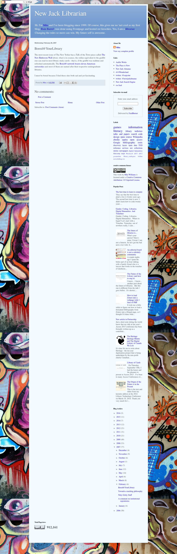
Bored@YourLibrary (126, 487)
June (121, 469)
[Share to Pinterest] (75, 82)
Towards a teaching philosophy (130, 491)
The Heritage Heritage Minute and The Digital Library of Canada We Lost (134, 341)
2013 (118, 424)
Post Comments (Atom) (54, 107)
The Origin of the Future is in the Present (134, 384)
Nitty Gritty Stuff (125, 495)
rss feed (119, 85)
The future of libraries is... (132, 231)
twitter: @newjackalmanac (126, 78)
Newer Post (39, 102)
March (121, 480)
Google (116, 142)
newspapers (123, 150)
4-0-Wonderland (122, 72)
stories (115, 150)
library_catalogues (129, 156)
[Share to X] (70, 82)
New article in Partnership (126, 319)
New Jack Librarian (60, 13)
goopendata (117, 156)
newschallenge (118, 159)
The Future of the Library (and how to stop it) (134, 276)
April (121, 476)
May (121, 473)
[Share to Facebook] (73, 82)
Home (70, 102)
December (123, 450)
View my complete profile (123, 51)
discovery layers (120, 145)
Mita (45, 25)
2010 (118, 435)
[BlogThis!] (67, 82)
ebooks (116, 139)
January (122, 505)
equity (125, 139)
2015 (118, 416)
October (122, 457)
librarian (130, 29)
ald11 (136, 153)
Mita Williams (130, 174)
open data (133, 145)
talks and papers (121, 133)
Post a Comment (44, 97)
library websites (134, 131)
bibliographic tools (133, 142)
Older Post (100, 102)
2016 (118, 413)
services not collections (132, 148)
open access (136, 139)
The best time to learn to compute (129, 192)
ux (124, 159)
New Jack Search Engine (125, 82)
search (134, 133)
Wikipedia (137, 136)
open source (126, 136)
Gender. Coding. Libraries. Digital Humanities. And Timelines (126, 211)
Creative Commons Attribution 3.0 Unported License (127, 178)
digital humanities (135, 151)
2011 (118, 432)
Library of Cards (133, 362)
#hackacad (129, 153)
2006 (118, 510)
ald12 (140, 153)
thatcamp (116, 153)
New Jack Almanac (123, 68)
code (140, 133)
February (122, 484)
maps (123, 153)
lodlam (140, 156)
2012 (118, 428)
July (121, 465)
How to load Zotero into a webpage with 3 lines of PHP (133, 298)
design (116, 136)
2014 (118, 420)
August (122, 461)
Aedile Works (121, 62)
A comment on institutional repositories (129, 499)
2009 (118, 439)
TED (140, 145)
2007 (118, 447)
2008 (118, 443)
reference (117, 148)
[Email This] (65, 82)
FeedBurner (133, 113)
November (123, 454)
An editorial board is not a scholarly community (134, 252)
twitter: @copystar (123, 75)
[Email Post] (60, 82)
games (117, 127)
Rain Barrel (47, 29)
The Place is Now (123, 65)
